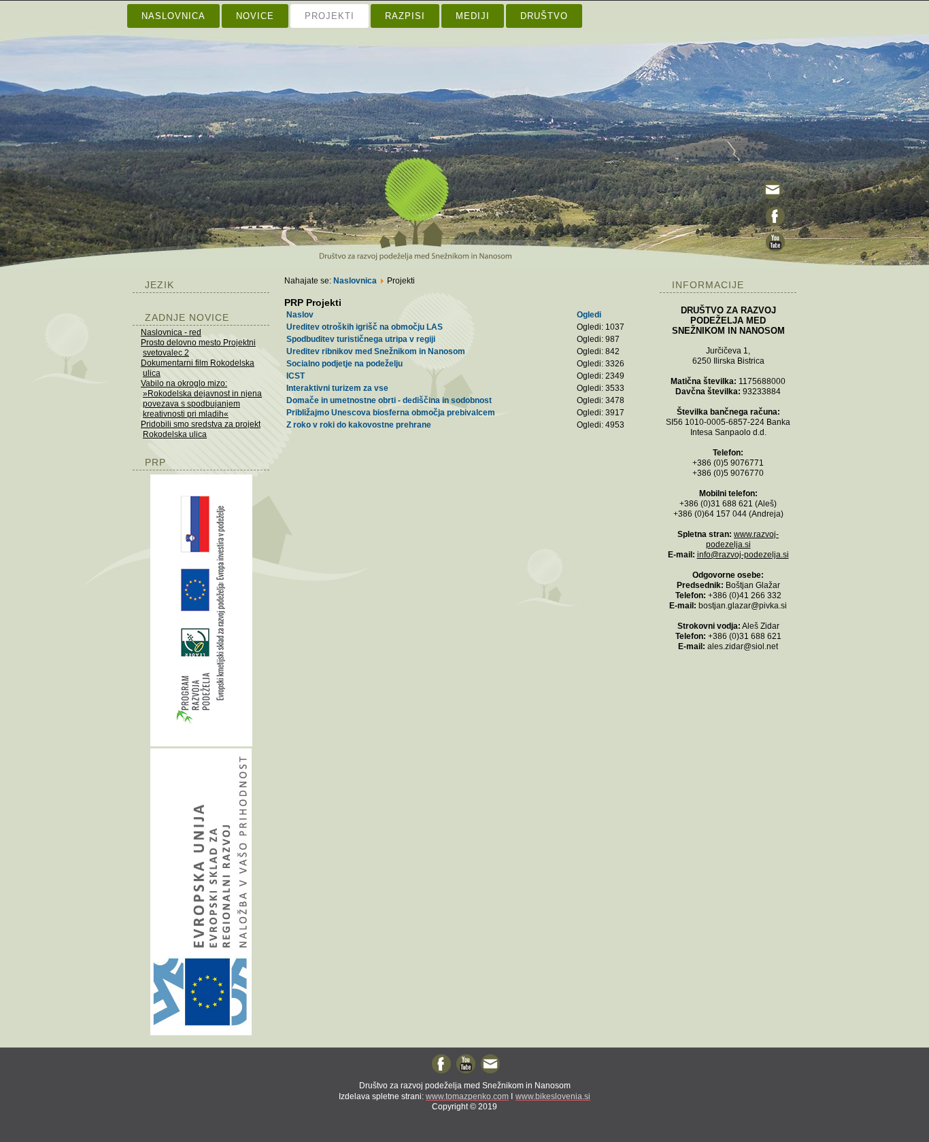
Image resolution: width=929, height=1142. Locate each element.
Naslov (300, 314)
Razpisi (405, 16)
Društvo (544, 16)
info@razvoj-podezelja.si (743, 554)
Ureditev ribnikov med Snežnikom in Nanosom (375, 351)
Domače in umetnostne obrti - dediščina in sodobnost (389, 400)
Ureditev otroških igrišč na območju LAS (364, 327)
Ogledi (589, 314)
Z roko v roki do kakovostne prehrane (358, 425)
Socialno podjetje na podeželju (344, 363)
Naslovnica (173, 16)
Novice (255, 16)
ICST (295, 376)
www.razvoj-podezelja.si (742, 539)
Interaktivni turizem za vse (337, 388)
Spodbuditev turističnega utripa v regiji (360, 339)
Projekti (329, 16)
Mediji (473, 16)
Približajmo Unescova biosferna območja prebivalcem (390, 412)
